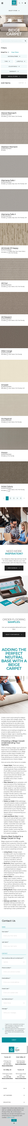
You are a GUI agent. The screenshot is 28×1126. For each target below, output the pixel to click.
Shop (5, 1088)
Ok (14, 1120)
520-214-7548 (20, 1077)
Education (7, 1102)
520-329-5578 (20, 1062)
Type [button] (6, 61)
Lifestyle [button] (20, 61)
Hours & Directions (7, 1065)
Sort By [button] (21, 83)
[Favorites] (22, 3)
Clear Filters (15, 52)
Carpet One (4, 17)
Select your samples (12, 634)
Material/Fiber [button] (13, 56)
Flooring (12, 17)
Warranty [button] (12, 71)
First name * (5, 931)
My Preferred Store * (7, 999)
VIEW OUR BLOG (12, 568)
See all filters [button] (13, 76)
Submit (14, 1040)
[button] (19, 3)
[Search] (25, 41)
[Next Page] (24, 498)
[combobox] (12, 41)
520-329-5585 (7, 1077)
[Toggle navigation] (2, 3)
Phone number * (6, 967)
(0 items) (25, 3)
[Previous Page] (3, 498)
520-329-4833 (7, 1064)
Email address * (6, 978)
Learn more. (11, 1117)
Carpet (19, 17)
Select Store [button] (13, 10)
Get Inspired (7, 1095)
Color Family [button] (13, 66)
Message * (4, 1008)
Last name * (5, 942)
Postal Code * (5, 988)
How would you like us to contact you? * (12, 958)
